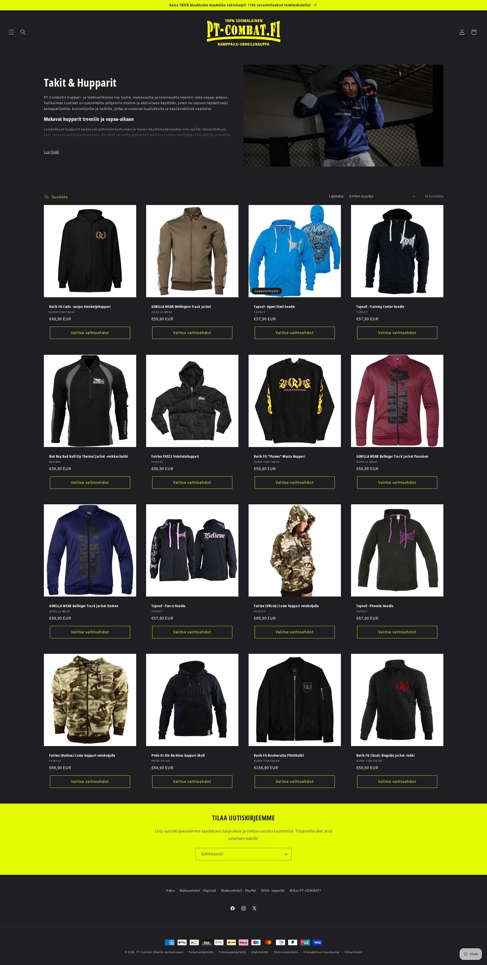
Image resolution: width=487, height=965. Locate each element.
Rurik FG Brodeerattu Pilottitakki (279, 755)
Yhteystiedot (353, 952)
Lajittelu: (336, 196)
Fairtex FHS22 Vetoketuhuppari (175, 456)
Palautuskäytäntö (201, 952)
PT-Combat (144, 952)
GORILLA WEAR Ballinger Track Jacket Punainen (392, 456)
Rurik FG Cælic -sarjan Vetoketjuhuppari (80, 306)
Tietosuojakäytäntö (232, 952)
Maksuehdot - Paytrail (198, 890)
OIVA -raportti (273, 890)
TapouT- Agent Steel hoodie (274, 306)
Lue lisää (51, 152)
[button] (11, 32)
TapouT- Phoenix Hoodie (374, 606)
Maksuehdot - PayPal (238, 890)
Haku (170, 890)
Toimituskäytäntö (286, 952)
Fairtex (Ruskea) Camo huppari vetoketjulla (82, 755)
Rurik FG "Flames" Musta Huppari (279, 456)
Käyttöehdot (259, 952)
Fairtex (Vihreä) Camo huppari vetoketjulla (286, 606)
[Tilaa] (285, 854)
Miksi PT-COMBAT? (305, 890)
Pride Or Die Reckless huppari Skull (178, 755)
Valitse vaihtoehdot (90, 333)
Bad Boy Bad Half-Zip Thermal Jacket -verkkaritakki (88, 456)
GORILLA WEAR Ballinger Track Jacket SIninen (83, 606)
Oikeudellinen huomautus (321, 952)
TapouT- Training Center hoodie (380, 306)
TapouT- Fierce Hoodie (168, 606)
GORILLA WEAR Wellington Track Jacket (181, 306)
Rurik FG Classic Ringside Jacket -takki (385, 755)
